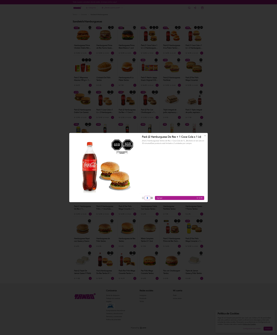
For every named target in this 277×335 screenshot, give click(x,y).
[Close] (205, 135)
